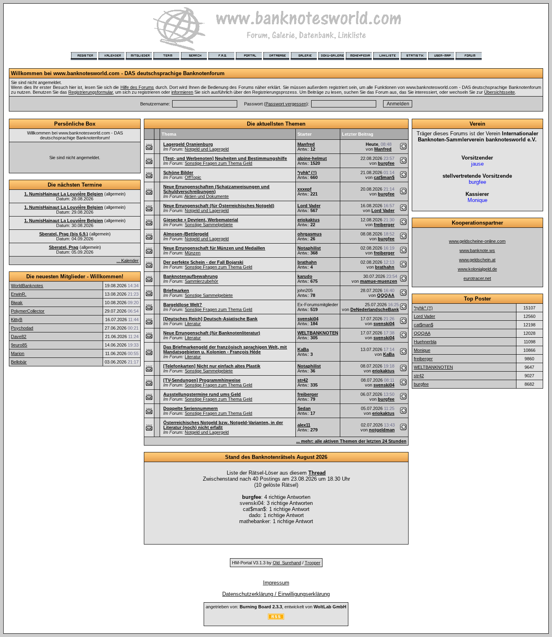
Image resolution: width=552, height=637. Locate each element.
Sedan (304, 408)
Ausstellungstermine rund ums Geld (202, 394)
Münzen (192, 252)
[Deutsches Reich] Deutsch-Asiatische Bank (210, 318)
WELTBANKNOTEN (317, 332)
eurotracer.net (477, 278)
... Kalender (127, 260)
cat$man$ (384, 177)
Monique (422, 350)
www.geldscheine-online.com (477, 241)
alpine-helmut (312, 158)
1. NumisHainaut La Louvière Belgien (63, 193)
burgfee (386, 163)
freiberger (384, 224)
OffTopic (193, 177)
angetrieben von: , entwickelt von (276, 606)
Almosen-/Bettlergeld (186, 233)
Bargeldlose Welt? (182, 304)
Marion (17, 353)
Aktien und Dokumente (206, 196)
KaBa (303, 349)
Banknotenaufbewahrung (190, 276)
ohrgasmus (309, 233)
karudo (304, 276)
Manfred (306, 144)
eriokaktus (308, 219)
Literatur (193, 323)
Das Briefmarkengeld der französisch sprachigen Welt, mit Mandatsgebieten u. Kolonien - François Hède (225, 349)
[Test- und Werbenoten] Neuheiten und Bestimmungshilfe (225, 158)
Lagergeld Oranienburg (188, 144)
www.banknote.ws (477, 250)
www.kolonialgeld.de (477, 269)
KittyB (16, 319)
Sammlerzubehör (201, 281)
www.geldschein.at (477, 259)
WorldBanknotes (27, 285)
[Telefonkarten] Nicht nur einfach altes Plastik (211, 366)
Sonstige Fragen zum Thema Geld (218, 163)
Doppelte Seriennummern (190, 408)
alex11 (303, 425)
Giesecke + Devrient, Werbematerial (200, 219)
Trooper (312, 562)
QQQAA (385, 295)
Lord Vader (308, 205)
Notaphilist (309, 248)
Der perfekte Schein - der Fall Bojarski (203, 262)
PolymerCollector (27, 311)
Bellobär (19, 361)
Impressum (276, 583)
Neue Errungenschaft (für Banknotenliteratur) (211, 332)
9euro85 (19, 345)
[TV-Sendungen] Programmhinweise (201, 380)
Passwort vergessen (285, 103)
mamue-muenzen (378, 281)
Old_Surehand (287, 562)
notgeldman (382, 429)
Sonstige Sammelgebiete (209, 224)
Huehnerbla (425, 341)
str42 (302, 380)
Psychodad (22, 328)
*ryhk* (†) (307, 172)
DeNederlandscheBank (374, 309)
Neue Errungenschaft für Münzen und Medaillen (214, 248)
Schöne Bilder (178, 172)
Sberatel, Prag (63, 247)
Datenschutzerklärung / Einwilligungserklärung (276, 594)
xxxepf (304, 189)
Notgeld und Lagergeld (207, 149)
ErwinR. (18, 294)
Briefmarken (176, 290)
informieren (182, 92)
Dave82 (18, 336)
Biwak (17, 302)
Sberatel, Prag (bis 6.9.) (63, 233)
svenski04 (307, 318)
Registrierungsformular (90, 92)
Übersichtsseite (499, 92)
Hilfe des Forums (137, 87)
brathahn (307, 262)
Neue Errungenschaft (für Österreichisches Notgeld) (218, 205)
